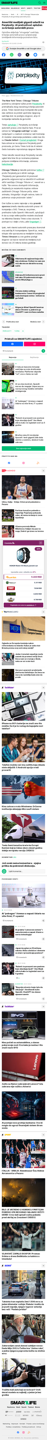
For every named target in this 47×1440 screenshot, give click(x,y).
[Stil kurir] (32, 1415)
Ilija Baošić (5, 41)
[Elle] (17, 1415)
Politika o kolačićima (13, 1427)
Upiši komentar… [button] (15, 871)
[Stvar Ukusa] (9, 1415)
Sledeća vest (35, 322)
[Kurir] (18, 1411)
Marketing (6, 1424)
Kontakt (22, 1424)
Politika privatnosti (28, 1427)
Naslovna (5, 14)
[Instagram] (34, 344)
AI (17, 14)
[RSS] (38, 463)
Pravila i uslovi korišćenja (35, 1424)
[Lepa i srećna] (27, 1411)
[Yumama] (37, 1411)
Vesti (12, 14)
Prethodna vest (12, 322)
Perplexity (7, 331)
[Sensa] (25, 1415)
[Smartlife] (9, 3)
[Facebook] (12, 344)
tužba (17, 331)
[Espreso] (23, 1419)
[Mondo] (9, 1411)
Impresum (14, 1424)
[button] (43, 42)
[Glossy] (39, 1415)
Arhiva (38, 1427)
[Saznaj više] (43, 470)
